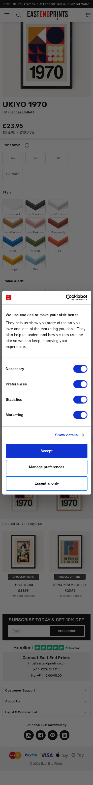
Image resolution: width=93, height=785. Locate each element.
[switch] (80, 384)
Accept (46, 451)
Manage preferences (46, 467)
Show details (66, 435)
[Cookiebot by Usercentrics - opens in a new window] (66, 297)
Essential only (46, 483)
